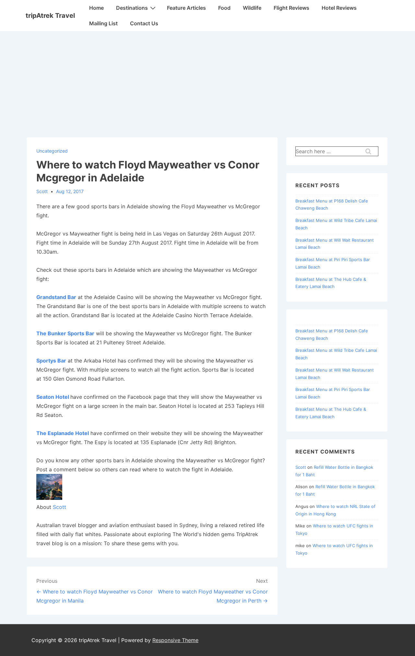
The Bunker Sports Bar (65, 333)
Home (96, 8)
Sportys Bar (51, 360)
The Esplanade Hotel (62, 433)
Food (224, 8)
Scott (59, 507)
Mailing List (103, 23)
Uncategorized (52, 151)
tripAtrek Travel (50, 15)
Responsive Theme (175, 640)
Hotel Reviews (339, 8)
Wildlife (252, 8)
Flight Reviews (291, 8)
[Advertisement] (207, 79)
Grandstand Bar (56, 297)
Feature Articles (186, 8)
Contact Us (144, 23)
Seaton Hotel (52, 397)
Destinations (132, 8)
